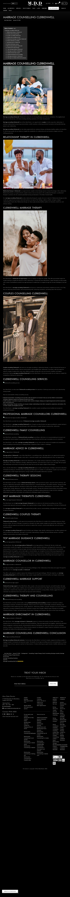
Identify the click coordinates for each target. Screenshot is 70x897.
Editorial (55, 702)
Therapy (10, 655)
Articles (62, 702)
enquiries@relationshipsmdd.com (12, 708)
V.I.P (25, 702)
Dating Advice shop (29, 717)
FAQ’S (33, 8)
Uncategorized (24, 653)
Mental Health (27, 705)
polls (10, 10)
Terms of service (41, 714)
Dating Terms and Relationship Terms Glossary (41, 728)
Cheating (39, 699)
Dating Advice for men (62, 709)
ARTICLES (18, 8)
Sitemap (39, 725)
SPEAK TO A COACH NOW (10, 891)
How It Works (26, 8)
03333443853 (7, 706)
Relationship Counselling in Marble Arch (42, 754)
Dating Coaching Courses (55, 720)
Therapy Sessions (16, 655)
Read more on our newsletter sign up (35, 678)
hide (14, 28)
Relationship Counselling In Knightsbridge (40, 743)
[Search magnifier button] (66, 6)
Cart (58, 3)
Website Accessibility (42, 717)
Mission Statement (41, 719)
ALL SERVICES (11, 8)
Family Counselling (46, 653)
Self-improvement (28, 700)
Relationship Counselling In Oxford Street (29, 743)
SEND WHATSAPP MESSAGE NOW (10, 716)
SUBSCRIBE (44, 8)
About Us (26, 723)
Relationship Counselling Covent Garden (29, 738)
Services (55, 703)
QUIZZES (5, 10)
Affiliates (39, 720)
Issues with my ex (41, 700)
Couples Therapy (38, 653)
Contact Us (26, 725)
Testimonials (40, 723)
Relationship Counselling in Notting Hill (29, 754)
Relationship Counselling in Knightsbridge (27, 758)
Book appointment (41, 705)
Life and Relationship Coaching (56, 713)
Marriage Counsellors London (63, 726)
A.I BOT (38, 8)
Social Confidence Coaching (55, 726)
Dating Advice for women (55, 709)
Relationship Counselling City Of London (42, 733)
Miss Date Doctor (8, 20)
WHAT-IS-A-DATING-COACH (56, 699)
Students (39, 722)
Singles (26, 697)
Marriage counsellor (55, 653)
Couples (39, 697)
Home (4, 8)
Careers (26, 719)
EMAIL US (63, 8)
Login (48, 3)
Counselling (31, 653)
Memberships (27, 722)
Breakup (26, 699)
